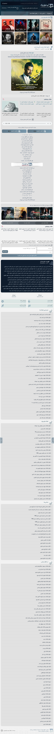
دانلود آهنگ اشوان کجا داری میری (44, 575)
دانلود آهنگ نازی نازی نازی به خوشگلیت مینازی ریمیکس (39, 621)
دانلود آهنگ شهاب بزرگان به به (44, 378)
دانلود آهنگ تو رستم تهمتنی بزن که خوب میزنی (41, 465)
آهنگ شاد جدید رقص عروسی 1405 (43, 453)
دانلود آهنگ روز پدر (47, 648)
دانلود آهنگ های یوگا (46, 706)
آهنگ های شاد (27, 223)
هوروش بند (24, 290)
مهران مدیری (6, 288)
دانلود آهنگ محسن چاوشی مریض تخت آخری (41, 474)
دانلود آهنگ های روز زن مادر (45, 663)
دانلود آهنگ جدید (47, 639)
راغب (5, 271)
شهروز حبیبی (38, 277)
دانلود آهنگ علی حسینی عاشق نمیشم (43, 572)
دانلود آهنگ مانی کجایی (46, 578)
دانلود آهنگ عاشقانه (46, 642)
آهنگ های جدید (44, 223)
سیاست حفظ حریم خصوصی (9, 730)
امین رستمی (45, 269)
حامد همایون (49, 271)
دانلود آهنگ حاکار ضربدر (46, 429)
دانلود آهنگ (31, 53)
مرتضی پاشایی (29, 286)
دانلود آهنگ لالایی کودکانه (45, 633)
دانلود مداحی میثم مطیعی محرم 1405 (43, 522)
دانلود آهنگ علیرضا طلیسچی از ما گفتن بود (42, 456)
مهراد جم (11, 288)
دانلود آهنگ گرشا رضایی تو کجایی (44, 390)
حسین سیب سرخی (32, 271)
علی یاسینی (38, 279)
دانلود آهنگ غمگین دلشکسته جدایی (43, 679)
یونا (10, 290)
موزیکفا (40, 295)
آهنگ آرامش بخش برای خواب (45, 669)
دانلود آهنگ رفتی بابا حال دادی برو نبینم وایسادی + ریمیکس (38, 366)
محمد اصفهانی (22, 284)
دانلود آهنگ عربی (47, 688)
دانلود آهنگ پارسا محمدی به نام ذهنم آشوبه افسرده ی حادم (38, 326)
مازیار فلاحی (33, 282)
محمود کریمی (35, 286)
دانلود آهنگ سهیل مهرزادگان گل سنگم (43, 471)
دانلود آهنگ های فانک (46, 660)
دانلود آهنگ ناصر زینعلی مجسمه (44, 480)
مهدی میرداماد (22, 288)
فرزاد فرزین (9, 279)
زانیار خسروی (20, 273)
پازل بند (16, 269)
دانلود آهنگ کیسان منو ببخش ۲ (44, 590)
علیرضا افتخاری (32, 279)
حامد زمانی (7, 269)
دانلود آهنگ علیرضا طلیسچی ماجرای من (42, 438)
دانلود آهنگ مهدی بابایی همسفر (44, 354)
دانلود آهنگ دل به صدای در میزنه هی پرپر (42, 369)
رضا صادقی (36, 273)
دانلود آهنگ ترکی (47, 651)
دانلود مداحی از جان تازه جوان (44, 513)
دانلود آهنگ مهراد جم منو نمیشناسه (43, 486)
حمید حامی (25, 271)
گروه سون (38, 282)
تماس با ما (42, 13)
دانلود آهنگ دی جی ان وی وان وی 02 (43, 432)
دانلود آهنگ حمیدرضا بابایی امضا (44, 584)
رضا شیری (40, 273)
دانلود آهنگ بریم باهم (46, 405)
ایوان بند (37, 269)
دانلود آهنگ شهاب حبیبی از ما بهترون (43, 375)
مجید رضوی (11, 282)
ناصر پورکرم (44, 290)
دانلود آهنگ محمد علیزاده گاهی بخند (43, 596)
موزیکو (14, 295)
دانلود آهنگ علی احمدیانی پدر (44, 569)
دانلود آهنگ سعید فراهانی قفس (44, 345)
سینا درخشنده (23, 275)
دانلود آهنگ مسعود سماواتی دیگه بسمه (42, 615)
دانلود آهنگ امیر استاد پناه (45, 317)
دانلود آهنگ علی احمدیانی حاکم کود (43, 600)
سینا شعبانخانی (17, 275)
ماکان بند (28, 282)
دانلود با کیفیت (38, 131)
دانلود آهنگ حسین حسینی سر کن (44, 342)
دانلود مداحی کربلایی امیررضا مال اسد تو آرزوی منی (40, 506)
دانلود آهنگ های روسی (46, 691)
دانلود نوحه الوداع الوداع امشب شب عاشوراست (41, 534)
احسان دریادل (27, 266)
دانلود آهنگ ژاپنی (47, 697)
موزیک (11, 55)
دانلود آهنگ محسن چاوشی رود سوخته (43, 381)
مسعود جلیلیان (15, 286)
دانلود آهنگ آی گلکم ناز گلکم (45, 363)
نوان (35, 290)
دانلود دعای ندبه (47, 555)
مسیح (4, 286)
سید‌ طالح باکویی (42, 275)
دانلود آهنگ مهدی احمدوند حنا (44, 495)
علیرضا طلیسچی (25, 279)
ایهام (41, 269)
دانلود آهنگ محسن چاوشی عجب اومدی (42, 499)
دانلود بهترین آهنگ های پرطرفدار (44, 627)
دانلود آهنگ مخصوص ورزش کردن (43, 676)
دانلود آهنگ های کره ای (46, 700)
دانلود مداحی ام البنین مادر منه (44, 528)
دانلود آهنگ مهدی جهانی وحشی (44, 587)
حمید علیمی (14, 271)
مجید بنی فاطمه (23, 282)
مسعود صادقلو (8, 286)
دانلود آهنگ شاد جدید (46, 636)
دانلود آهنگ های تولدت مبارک (44, 459)
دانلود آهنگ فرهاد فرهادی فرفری (44, 581)
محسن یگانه (28, 284)
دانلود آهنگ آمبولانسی (46, 718)
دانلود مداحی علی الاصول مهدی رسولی (43, 531)
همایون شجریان (30, 290)
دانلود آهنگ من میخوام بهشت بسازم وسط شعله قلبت (39, 360)
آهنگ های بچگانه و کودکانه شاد (44, 666)
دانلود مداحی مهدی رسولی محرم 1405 (43, 525)
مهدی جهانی (38, 288)
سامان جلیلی (15, 273)
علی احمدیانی (21, 277)
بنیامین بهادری (26, 269)
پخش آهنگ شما (33, 13)
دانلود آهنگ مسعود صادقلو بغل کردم (43, 351)
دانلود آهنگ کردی (47, 724)
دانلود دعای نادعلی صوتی (45, 552)
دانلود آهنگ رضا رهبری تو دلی (44, 603)
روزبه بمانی (26, 273)
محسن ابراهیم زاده (48, 284)
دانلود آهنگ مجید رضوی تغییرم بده (43, 468)
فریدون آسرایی (49, 282)
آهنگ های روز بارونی (46, 709)
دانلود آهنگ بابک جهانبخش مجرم (43, 387)
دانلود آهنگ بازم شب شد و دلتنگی (44, 333)
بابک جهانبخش (32, 269)
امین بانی (50, 269)
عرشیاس (33, 277)
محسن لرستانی (34, 284)
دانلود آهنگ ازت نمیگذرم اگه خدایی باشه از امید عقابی (40, 384)
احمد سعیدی (21, 266)
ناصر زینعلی (39, 290)
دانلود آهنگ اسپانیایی (46, 694)
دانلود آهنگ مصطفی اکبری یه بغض (43, 412)
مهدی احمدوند (45, 288)
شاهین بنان (11, 275)
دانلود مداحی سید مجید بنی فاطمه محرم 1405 (41, 519)
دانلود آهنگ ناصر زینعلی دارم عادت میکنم (42, 348)
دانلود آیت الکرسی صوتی (46, 540)
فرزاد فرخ (14, 279)
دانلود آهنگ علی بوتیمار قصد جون (44, 415)
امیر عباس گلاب (12, 266)
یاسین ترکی (19, 290)
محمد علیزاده (15, 284)
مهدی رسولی (33, 288)
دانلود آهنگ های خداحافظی (45, 703)
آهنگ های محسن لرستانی (45, 721)
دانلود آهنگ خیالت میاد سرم (45, 323)
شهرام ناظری (43, 277)
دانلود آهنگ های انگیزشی (45, 712)
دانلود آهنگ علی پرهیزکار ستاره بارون (43, 612)
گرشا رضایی (43, 282)
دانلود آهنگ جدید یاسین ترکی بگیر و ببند (42, 609)
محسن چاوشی (41, 284)
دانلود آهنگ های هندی (46, 715)
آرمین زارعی (46, 266)
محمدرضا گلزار (41, 286)
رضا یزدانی (31, 273)
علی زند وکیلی (10, 277)
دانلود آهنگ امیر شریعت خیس (44, 336)
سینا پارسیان (29, 275)
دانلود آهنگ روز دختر (46, 654)
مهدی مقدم (27, 288)
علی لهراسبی (43, 279)
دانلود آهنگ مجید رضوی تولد (45, 492)
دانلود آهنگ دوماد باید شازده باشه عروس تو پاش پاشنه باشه (38, 618)
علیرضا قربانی (19, 279)
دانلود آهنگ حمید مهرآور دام (45, 624)
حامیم (45, 271)
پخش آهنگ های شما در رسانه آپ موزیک (12, 8)
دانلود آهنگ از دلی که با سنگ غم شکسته (42, 320)
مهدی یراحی (16, 288)
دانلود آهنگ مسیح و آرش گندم (44, 489)
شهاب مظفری (6, 275)
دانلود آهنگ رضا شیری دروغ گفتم (44, 372)
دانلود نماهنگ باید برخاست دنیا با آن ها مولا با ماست (39, 509)
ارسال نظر (5, 251)
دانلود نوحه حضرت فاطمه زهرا (44, 537)
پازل (31, 149)
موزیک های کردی (47, 682)
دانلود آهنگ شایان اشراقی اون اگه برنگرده (42, 399)
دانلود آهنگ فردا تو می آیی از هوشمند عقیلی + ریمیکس (39, 357)
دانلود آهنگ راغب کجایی (46, 593)
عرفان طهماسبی (28, 277)
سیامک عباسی (49, 275)
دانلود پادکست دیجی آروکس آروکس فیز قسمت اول (40, 314)
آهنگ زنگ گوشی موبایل (46, 657)
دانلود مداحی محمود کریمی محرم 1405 (42, 516)
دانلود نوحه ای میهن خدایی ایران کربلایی (42, 477)
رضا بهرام (44, 273)
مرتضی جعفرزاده (22, 286)
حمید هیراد (9, 271)
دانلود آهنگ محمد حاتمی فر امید (41, 47)
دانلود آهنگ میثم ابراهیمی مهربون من (43, 447)
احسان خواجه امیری (34, 266)
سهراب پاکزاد (9, 273)
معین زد (50, 288)
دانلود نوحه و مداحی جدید (45, 645)
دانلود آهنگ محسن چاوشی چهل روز (43, 444)
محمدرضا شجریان (48, 286)
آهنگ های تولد (10, 223)
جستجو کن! (4, 3)
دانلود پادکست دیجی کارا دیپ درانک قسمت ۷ (41, 402)
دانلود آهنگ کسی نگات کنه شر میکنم (43, 329)
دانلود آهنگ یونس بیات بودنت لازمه (43, 450)
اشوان (17, 266)
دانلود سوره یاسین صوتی (45, 546)
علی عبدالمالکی (49, 279)
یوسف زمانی (14, 290)
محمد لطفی (10, 284)
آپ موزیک (46, 6)
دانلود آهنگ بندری (47, 685)
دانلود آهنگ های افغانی (46, 672)
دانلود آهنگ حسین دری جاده (45, 396)
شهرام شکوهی (49, 277)
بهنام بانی (20, 269)
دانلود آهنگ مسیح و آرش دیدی (44, 435)
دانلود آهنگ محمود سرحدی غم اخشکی (43, 339)
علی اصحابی (16, 277)
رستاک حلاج (49, 273)
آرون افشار (41, 266)
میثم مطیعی (49, 290)
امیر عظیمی (6, 266)
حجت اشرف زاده (39, 271)
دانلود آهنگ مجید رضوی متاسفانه (44, 483)
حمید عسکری (19, 271)
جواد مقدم (12, 269)
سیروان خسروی (35, 275)
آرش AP (50, 266)
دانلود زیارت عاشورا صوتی (45, 543)
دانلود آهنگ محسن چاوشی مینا (44, 606)
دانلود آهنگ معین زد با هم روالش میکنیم (42, 462)
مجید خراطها (16, 282)
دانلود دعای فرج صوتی (46, 549)
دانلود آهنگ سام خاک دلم (45, 418)
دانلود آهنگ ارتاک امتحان (45, 409)
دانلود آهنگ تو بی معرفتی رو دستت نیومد (42, 393)
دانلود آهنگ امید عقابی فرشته (45, 441)
